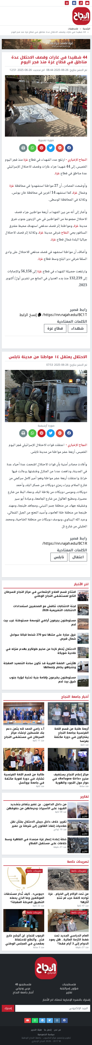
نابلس (59, 557)
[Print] (23, 148)
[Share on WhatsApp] (32, 148)
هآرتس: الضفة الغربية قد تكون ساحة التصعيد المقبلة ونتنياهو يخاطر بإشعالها (39, 1040)
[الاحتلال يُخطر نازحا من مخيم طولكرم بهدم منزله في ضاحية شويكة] (83, 1027)
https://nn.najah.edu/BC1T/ (64, 314)
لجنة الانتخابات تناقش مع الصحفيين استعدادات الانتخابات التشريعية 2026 (44, 983)
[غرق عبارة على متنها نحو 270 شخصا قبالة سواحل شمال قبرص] (83, 1013)
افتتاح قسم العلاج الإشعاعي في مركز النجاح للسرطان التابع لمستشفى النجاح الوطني (40, 969)
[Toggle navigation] (67, 3)
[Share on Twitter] (51, 148)
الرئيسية (86, 29)
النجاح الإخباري (81, 16)
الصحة (78, 932)
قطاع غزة (55, 328)
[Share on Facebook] (69, 148)
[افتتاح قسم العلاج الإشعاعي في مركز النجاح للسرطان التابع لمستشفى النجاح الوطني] (83, 970)
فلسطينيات (73, 29)
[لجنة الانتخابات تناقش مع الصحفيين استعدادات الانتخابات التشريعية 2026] (83, 985)
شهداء (77, 328)
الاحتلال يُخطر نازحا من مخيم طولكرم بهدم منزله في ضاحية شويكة (41, 1026)
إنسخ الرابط (28, 314)
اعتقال (78, 557)
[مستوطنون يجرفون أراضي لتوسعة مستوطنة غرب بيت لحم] (83, 999)
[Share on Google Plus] (60, 148)
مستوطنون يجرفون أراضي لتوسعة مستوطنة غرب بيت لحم (39, 998)
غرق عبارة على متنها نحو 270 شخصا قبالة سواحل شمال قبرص (43, 1012)
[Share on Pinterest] (42, 148)
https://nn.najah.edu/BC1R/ (64, 543)
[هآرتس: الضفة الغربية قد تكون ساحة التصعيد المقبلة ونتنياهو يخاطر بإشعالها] (83, 1042)
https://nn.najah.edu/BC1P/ (64, 918)
